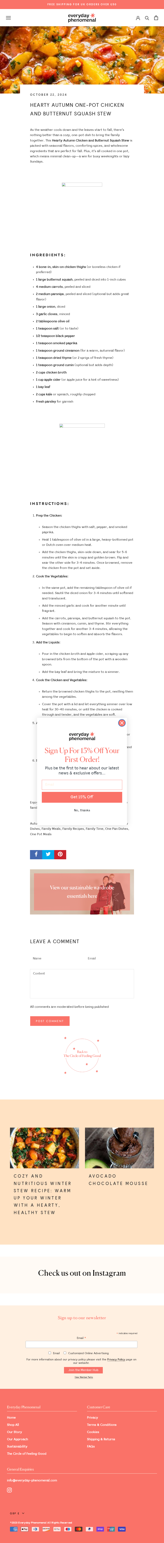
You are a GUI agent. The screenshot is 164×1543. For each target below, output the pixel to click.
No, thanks (82, 810)
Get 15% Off (82, 797)
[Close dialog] (121, 722)
